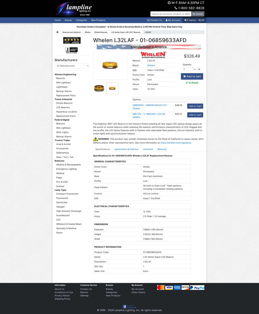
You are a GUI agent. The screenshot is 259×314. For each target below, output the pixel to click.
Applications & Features (126, 149)
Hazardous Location (66, 111)
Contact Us (155, 20)
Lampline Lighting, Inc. (127, 310)
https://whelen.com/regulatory (176, 142)
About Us (59, 289)
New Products (98, 20)
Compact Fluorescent (67, 193)
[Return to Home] (57, 32)
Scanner (60, 186)
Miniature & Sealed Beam (69, 224)
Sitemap (84, 295)
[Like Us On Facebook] (129, 306)
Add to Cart (195, 106)
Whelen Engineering (65, 74)
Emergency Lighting (66, 169)
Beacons (60, 78)
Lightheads (61, 86)
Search (199, 14)
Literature (148, 149)
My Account (173, 20)
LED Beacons (63, 107)
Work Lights (62, 132)
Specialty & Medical (66, 228)
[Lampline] (74, 8)
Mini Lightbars (63, 82)
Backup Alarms (63, 91)
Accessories (62, 148)
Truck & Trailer (62, 140)
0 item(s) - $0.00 (195, 20)
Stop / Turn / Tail (64, 157)
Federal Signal (62, 119)
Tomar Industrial (63, 99)
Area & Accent (63, 144)
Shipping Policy (62, 298)
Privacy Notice (62, 295)
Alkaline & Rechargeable (68, 164)
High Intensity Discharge (68, 211)
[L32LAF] (99, 88)
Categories (81, 20)
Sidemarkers (62, 152)
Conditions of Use (64, 292)
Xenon (59, 232)
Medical (60, 173)
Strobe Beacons (64, 103)
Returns (84, 292)
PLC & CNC (62, 181)
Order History (138, 292)
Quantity (187, 64)
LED (58, 219)
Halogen (60, 206)
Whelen (151, 65)
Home (58, 20)
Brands (68, 20)
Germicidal (61, 202)
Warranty (162, 149)
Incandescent (63, 215)
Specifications (102, 149)
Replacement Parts (66, 95)
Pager (59, 177)
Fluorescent (62, 198)
